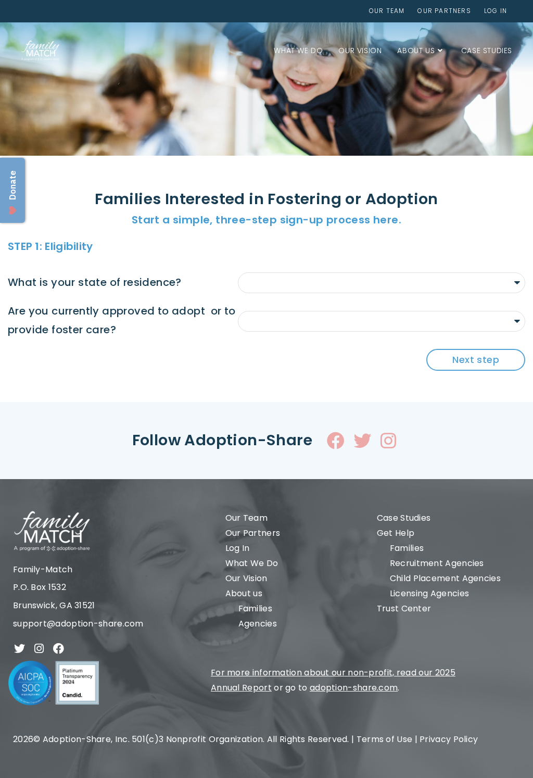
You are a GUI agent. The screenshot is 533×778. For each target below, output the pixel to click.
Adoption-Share (77, 739)
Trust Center (404, 608)
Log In (237, 548)
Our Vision (246, 578)
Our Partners (253, 533)
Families (255, 608)
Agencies (257, 624)
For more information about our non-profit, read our (323, 673)
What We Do (251, 563)
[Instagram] (388, 440)
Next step (475, 359)
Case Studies (404, 518)
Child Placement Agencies (445, 578)
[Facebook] (335, 440)
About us (243, 593)
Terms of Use (385, 739)
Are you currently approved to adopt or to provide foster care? (122, 320)
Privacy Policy (449, 739)
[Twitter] (362, 440)
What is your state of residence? (95, 282)
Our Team (246, 518)
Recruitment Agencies (437, 563)
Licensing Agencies (429, 593)
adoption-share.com (354, 688)
